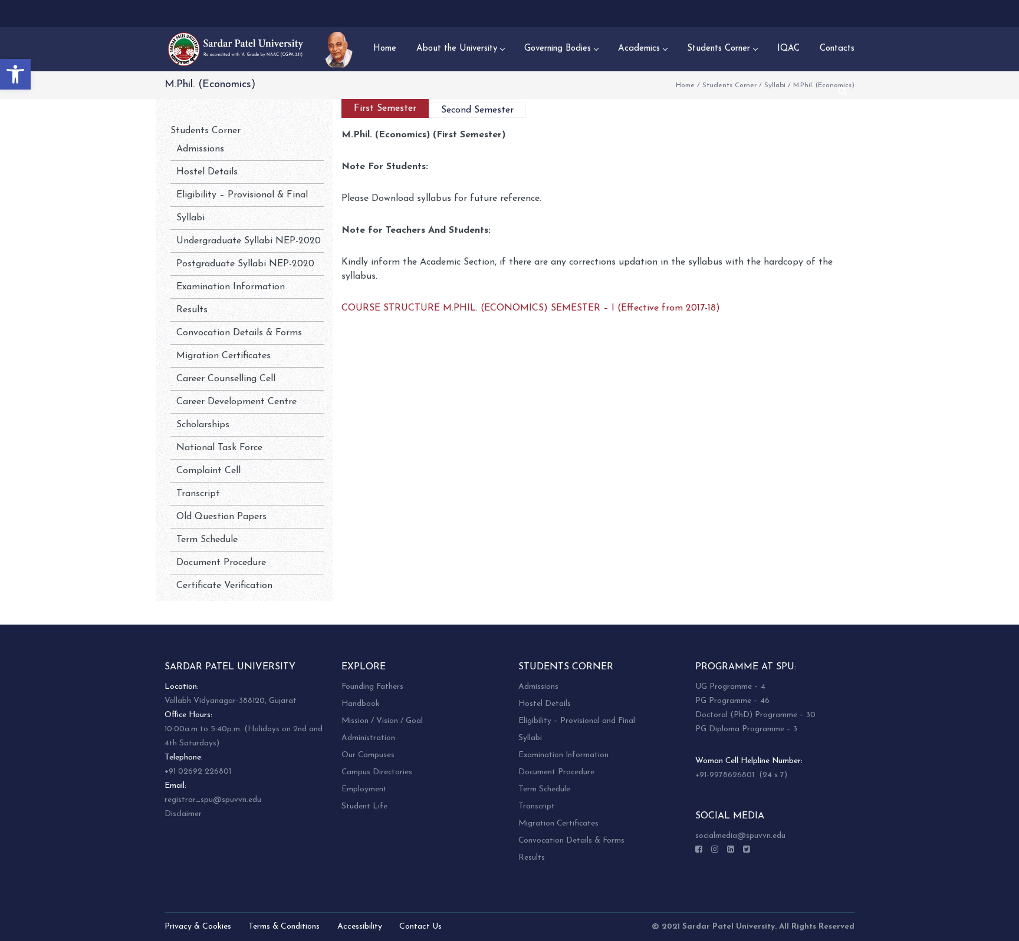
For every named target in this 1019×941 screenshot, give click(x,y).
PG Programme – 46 (732, 701)
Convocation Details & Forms (239, 333)
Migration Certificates (223, 356)
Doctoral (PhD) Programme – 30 (755, 715)
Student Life (364, 806)
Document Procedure (221, 562)
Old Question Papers (221, 516)
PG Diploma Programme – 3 (746, 729)
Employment (364, 789)
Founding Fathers (372, 687)
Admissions (200, 149)
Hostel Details (207, 172)
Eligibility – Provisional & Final (242, 195)
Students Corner (729, 85)
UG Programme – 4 (730, 687)
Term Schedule (207, 539)
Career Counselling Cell (225, 379)
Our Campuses (368, 755)
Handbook (360, 704)
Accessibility (359, 926)
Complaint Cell (208, 471)
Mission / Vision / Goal (382, 721)
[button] (15, 74)
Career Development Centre (236, 402)
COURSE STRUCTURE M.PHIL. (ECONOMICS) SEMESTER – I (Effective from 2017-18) (530, 308)
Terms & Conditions (284, 926)
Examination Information (230, 287)
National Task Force (219, 448)
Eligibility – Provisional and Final (576, 721)
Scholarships (202, 425)
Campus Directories (376, 772)
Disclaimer (183, 814)
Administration (368, 738)
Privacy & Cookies (198, 926)
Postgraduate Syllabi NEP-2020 (245, 264)
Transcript (198, 493)
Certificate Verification (224, 585)
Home (685, 85)
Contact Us (420, 926)
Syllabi (774, 85)
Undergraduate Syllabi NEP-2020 (248, 241)
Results (192, 310)
